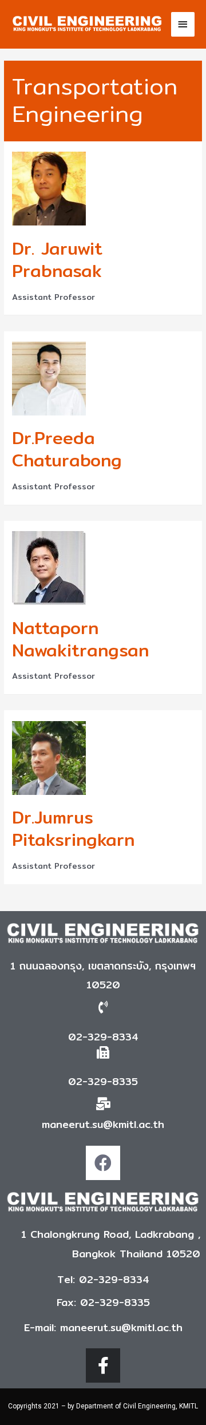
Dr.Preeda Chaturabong (67, 449)
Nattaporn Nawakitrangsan (80, 639)
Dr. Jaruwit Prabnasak (57, 259)
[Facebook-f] (103, 1365)
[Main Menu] (183, 24)
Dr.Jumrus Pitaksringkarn (73, 828)
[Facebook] (103, 1163)
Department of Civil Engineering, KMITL (137, 1406)
